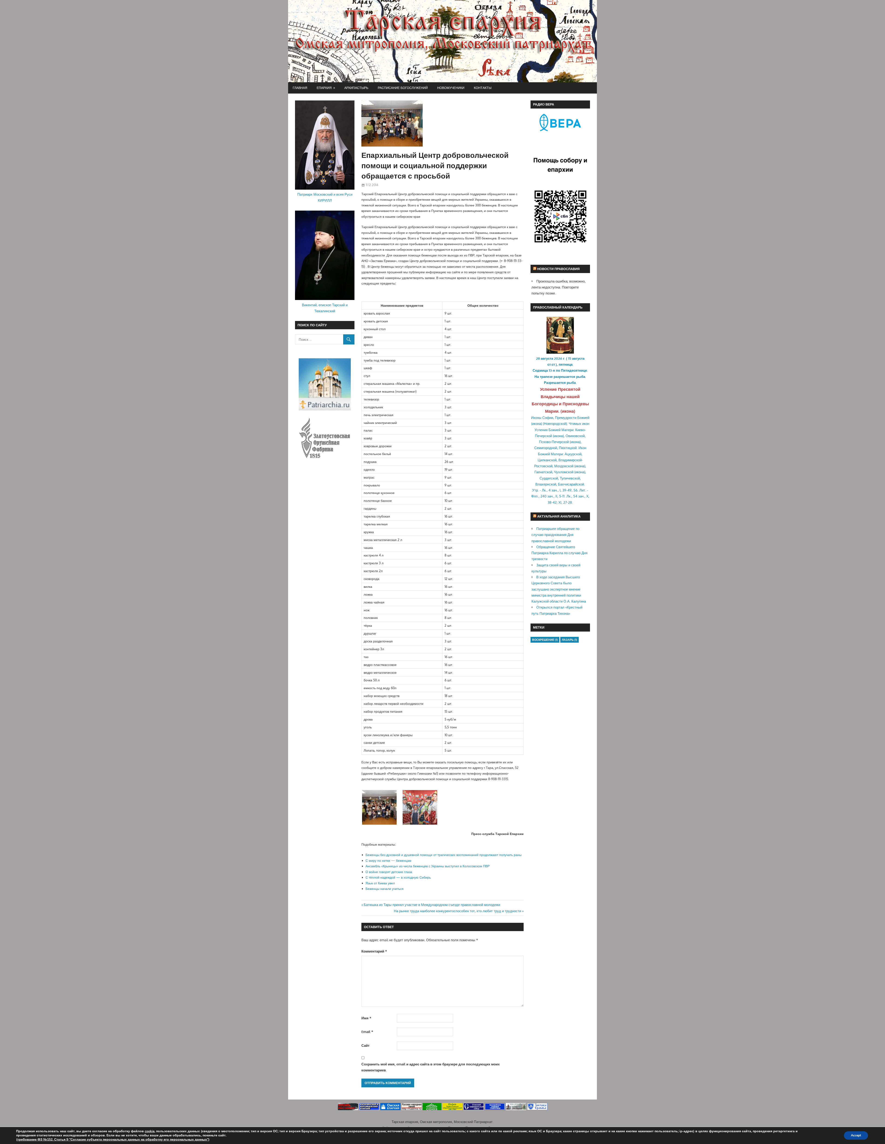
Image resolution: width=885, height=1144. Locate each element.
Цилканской (547, 460)
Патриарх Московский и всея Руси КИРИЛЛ (324, 197)
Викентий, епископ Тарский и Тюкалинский (325, 308)
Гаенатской (543, 472)
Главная (300, 88)
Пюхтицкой (568, 448)
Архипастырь (356, 88)
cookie (149, 1131)
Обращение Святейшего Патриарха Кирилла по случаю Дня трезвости (559, 553)
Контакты (482, 88)
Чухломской (563, 472)
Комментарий (374, 951)
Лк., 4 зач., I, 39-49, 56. (560, 490)
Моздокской (563, 466)
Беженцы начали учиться (385, 889)
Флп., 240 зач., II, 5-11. (548, 496)
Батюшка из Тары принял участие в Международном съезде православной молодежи (431, 905)
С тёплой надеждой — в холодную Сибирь (398, 877)
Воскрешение (545, 639)
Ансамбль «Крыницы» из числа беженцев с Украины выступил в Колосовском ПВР (428, 866)
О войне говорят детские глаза (389, 872)
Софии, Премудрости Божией (565, 417)
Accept (856, 1135)
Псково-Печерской (554, 442)
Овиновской (575, 436)
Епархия (324, 88)
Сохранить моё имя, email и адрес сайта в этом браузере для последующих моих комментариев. (430, 1067)
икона (568, 411)
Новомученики (450, 88)
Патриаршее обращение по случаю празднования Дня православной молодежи (555, 534)
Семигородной (545, 448)
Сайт (365, 1045)
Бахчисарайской (571, 484)
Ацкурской (573, 454)
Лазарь (569, 639)
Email (367, 1031)
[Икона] (560, 352)
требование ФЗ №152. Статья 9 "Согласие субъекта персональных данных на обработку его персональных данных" (112, 1139)
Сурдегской (549, 478)
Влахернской (545, 484)
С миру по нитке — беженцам (388, 860)
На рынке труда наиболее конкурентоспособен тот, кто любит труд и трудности (457, 911)
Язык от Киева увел (380, 883)
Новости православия (558, 269)
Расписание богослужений (403, 88)
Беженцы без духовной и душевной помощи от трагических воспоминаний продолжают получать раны (444, 855)
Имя (366, 1018)
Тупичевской (570, 478)
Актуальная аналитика (559, 516)
